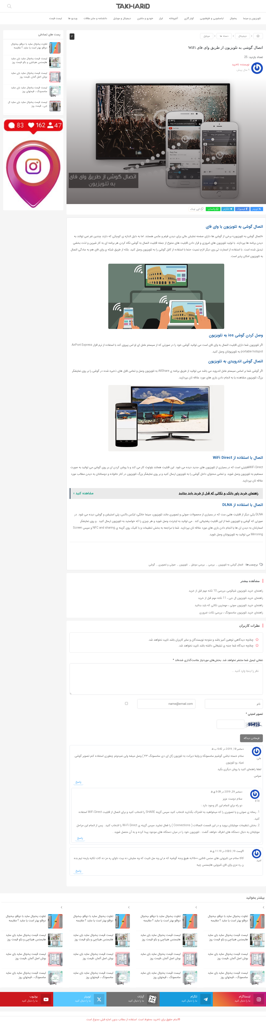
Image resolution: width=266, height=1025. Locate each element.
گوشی (152, 565)
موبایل (206, 36)
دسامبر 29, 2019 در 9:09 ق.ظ (226, 792)
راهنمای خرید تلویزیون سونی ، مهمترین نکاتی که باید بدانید (229, 605)
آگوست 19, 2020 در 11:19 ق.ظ (227, 851)
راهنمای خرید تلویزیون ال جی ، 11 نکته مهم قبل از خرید (230, 598)
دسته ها (224, 36)
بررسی (211, 565)
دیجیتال (242, 36)
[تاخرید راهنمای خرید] (133, 6)
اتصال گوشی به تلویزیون (230, 565)
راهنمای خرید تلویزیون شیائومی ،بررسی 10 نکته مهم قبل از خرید (226, 590)
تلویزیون (183, 565)
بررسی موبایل (198, 565)
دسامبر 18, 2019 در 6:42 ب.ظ (228, 749)
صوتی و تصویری (167, 565)
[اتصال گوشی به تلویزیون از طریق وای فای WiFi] (166, 141)
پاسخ (78, 782)
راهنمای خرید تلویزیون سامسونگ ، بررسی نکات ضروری (231, 612)
